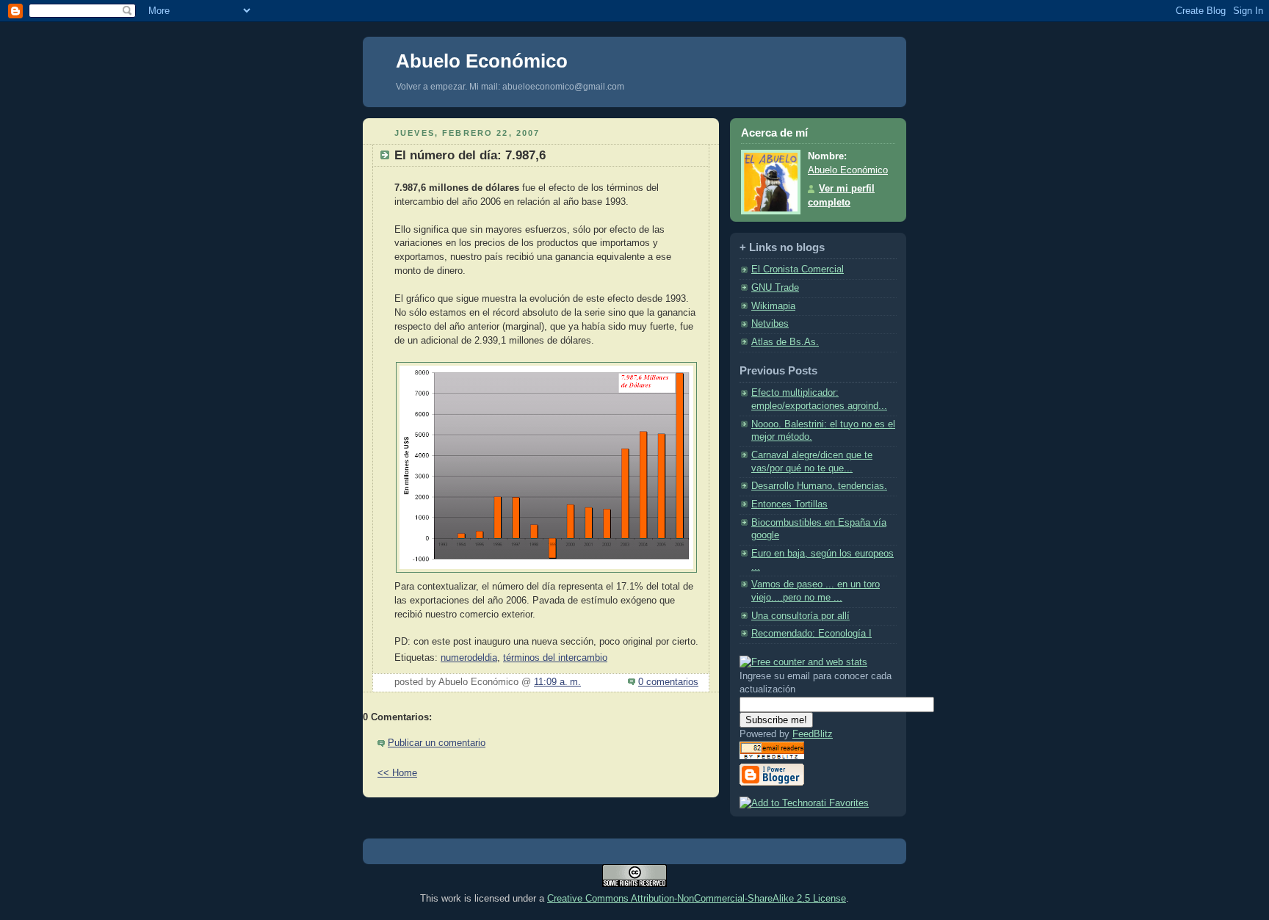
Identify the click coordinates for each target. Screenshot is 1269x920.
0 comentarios (668, 682)
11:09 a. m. (557, 682)
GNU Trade (775, 288)
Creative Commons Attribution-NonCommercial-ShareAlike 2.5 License (696, 898)
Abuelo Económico (482, 61)
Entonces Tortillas (789, 504)
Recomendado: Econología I (811, 634)
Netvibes (770, 324)
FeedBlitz (812, 734)
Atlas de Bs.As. (785, 342)
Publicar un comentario (436, 743)
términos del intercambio (555, 658)
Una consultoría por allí (800, 616)
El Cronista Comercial (797, 269)
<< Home (397, 773)
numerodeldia (469, 658)
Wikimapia (773, 306)
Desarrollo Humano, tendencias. (819, 486)
